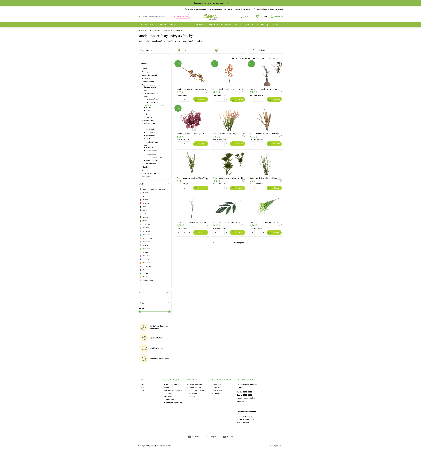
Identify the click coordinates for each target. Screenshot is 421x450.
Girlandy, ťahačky (150, 87)
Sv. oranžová (147, 238)
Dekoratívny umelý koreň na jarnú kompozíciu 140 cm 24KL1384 (192, 222)
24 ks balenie (151, 136)
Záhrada (237, 24)
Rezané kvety (149, 120)
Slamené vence (151, 160)
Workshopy (193, 393)
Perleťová (146, 224)
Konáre (149, 50)
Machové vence (152, 154)
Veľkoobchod (169, 400)
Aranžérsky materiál (168, 24)
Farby (141, 184)
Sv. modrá (146, 235)
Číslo (141, 292)
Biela (144, 196)
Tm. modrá (146, 259)
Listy (185, 50)
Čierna (145, 207)
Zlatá (144, 284)
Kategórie (143, 63)
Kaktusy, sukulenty (151, 93)
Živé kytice (275, 24)
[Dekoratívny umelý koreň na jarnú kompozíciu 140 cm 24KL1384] (192, 207)
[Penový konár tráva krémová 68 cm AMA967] (266, 119)
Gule (145, 90)
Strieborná (147, 228)
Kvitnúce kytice (152, 102)
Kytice (146, 97)
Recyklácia (168, 396)
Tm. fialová (146, 256)
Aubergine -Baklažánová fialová (154, 189)
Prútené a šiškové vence (155, 157)
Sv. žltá (145, 252)
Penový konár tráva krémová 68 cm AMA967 (266, 133)
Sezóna (144, 24)
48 (246, 58)
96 (249, 58)
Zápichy (261, 50)
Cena (141, 303)
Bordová (146, 200)
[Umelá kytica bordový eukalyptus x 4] (192, 119)
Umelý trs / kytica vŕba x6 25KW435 (263, 178)
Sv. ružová (146, 242)
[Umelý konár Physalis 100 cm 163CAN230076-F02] (229, 74)
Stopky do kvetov (152, 142)
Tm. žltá (145, 277)
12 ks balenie (150, 132)
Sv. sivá (145, 245)
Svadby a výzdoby (195, 384)
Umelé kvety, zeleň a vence (220, 24)
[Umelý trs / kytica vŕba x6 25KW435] (266, 163)
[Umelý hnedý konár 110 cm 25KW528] (266, 74)
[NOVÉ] (178, 66)
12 (240, 58)
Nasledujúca (238, 242)
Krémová (146, 214)
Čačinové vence (152, 151)
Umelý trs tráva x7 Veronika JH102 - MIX (229, 133)
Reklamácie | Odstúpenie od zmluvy (173, 391)
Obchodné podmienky (172, 384)
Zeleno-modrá (148, 280)
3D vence (149, 147)
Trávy (223, 50)
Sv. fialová (146, 231)
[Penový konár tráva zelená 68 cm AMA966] (192, 163)
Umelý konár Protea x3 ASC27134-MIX (228, 178)
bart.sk (281, 446)
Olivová (145, 221)
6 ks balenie (150, 129)
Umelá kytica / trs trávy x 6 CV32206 (264, 222)
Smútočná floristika (196, 390)
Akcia (246, 24)
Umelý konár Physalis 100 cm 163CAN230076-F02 (229, 89)
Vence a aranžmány (260, 24)
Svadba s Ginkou (195, 387)
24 (243, 58)
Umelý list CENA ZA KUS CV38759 (226, 222)
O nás (141, 384)
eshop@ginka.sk (261, 9)
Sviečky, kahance (199, 24)
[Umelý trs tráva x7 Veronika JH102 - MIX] (229, 119)
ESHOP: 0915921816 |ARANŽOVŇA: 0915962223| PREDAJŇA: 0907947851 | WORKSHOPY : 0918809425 (219, 9)
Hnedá (145, 210)
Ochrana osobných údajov (173, 403)
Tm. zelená (146, 273)
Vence (146, 145)
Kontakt (142, 390)
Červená (146, 203)
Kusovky (149, 126)
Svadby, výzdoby (182, 16)
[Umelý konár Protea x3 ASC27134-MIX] (229, 163)
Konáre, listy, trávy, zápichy (174, 30)
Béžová (145, 193)
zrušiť (168, 184)
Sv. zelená (146, 249)
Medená (146, 217)
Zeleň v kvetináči (150, 164)
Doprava (167, 387)
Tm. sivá (146, 270)
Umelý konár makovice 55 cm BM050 (191, 89)
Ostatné (149, 139)
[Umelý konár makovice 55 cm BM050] (192, 74)
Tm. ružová (147, 266)
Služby (141, 387)
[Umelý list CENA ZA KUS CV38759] (229, 207)
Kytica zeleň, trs (152, 99)
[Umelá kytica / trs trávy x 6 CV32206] (266, 207)
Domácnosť (184, 24)
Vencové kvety (149, 124)
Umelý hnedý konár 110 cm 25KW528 (264, 89)
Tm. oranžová (147, 263)
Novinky (153, 24)
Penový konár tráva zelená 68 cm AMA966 (192, 178)
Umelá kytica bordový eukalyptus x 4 (191, 133)
